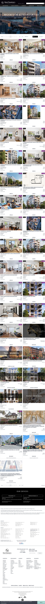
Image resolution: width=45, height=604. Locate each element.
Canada (4, 577)
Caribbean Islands (5, 579)
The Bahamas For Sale (18, 534)
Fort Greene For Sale (17, 523)
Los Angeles (4, 562)
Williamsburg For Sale (33, 522)
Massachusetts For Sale (3, 531)
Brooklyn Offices (27, 26)
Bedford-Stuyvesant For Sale (4, 522)
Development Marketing (14, 563)
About (19, 560)
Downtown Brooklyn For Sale (18, 522)
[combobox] (34, 3)
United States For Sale (18, 533)
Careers (20, 562)
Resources (39, 5)
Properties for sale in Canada (4, 533)
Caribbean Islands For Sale (33, 534)
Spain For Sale (32, 531)
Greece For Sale (3, 532)
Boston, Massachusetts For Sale (4, 537)
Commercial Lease (27, 17)
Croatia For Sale (17, 532)
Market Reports (36, 568)
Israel (3, 580)
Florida (12, 565)
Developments (14, 5)
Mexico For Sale (32, 533)
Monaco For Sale (17, 537)
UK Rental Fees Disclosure (22, 595)
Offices (20, 563)
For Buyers (35, 560)
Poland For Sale (32, 536)
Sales (15, 17)
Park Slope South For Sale (4, 525)
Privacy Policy (20, 566)
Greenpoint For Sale (32, 523)
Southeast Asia (5, 583)
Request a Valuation (29, 562)
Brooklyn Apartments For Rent (5, 540)
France (4, 570)
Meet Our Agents (17, 26)
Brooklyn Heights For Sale (18, 524)
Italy (3, 571)
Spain (3, 573)
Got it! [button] (41, 602)
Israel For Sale (2, 535)
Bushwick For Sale (3, 523)
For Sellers (35, 561)
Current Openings (21, 565)
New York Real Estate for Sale (33, 532)
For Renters (35, 562)
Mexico (4, 578)
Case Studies (12, 562)
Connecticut (4, 566)
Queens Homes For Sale (18, 531)
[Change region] (40, 15)
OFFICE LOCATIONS (14, 585)
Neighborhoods (36, 566)
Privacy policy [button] (3, 603)
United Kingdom (5, 568)
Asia (11, 572)
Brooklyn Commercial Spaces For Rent (6, 541)
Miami (4, 563)
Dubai (4, 581)
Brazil (3, 582)
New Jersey (4, 565)
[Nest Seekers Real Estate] (7, 2)
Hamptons (4, 561)
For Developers (36, 563)
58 (19, 36)
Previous (2, 36)
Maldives (12, 573)
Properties (5, 5)
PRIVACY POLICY (31, 585)
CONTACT (20, 585)
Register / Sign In (21, 3)
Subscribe (40, 553)
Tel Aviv (12, 571)
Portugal (4, 572)
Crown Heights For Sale (3, 524)
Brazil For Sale (2, 536)
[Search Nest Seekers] (43, 3)
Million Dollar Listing (29, 567)
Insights (27, 563)
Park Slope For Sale (32, 524)
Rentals (19, 17)
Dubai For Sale (32, 535)
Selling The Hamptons (29, 565)
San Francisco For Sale (18, 535)
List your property (28, 560)
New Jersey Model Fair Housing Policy (22, 594)
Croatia (4, 576)
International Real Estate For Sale (4, 534)
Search (30, 23)
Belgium (4, 575)
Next (22, 36)
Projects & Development (29, 561)
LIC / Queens (5, 569)
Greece (4, 574)
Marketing (31, 5)
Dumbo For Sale (17, 525)
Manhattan (4, 560)
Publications (28, 568)
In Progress (12, 560)
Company (24, 5)
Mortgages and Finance (37, 567)
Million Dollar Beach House (30, 566)
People (19, 561)
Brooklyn (4, 567)
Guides (35, 565)
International (12, 561)
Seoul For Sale (17, 536)
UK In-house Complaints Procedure (22, 593)
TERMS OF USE (25, 585)
